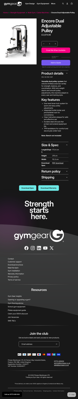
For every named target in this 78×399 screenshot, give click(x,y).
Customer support (15, 262)
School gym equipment (16, 307)
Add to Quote (56, 63)
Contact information (58, 391)
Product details (52, 73)
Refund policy (38, 391)
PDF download (57, 163)
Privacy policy (13, 277)
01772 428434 (59, 361)
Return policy (50, 171)
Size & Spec (49, 145)
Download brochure (15, 265)
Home (5, 13)
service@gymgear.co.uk (62, 363)
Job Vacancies (13, 317)
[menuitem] (30, 3)
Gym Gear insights (15, 296)
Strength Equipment (17, 13)
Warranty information (16, 274)
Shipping (47, 177)
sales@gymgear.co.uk (61, 365)
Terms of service (14, 280)
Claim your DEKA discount (18, 314)
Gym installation (14, 271)
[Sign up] (56, 344)
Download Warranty (48, 188)
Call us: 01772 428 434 (12, 394)
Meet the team (13, 268)
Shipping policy (47, 391)
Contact (11, 259)
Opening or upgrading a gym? (19, 300)
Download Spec (28, 188)
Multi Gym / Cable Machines (38, 13)
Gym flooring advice (15, 303)
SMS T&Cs (12, 321)
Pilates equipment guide (17, 310)
